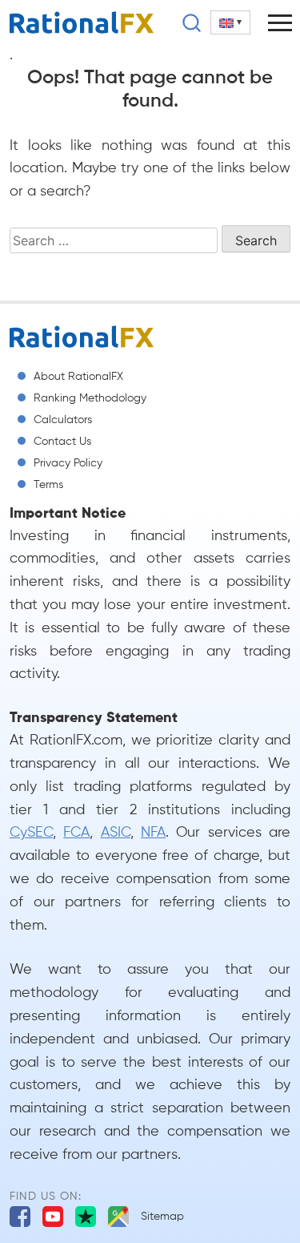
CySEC (31, 832)
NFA (153, 832)
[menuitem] (230, 22)
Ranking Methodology (90, 398)
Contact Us (62, 441)
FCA (76, 832)
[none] (230, 22)
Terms (48, 484)
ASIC (115, 832)
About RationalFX (78, 376)
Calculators (63, 420)
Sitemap (162, 1216)
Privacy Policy (68, 463)
